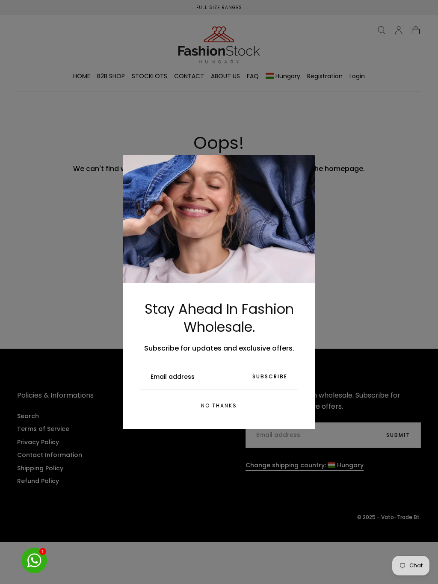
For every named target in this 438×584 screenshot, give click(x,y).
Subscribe (269, 376)
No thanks (219, 405)
